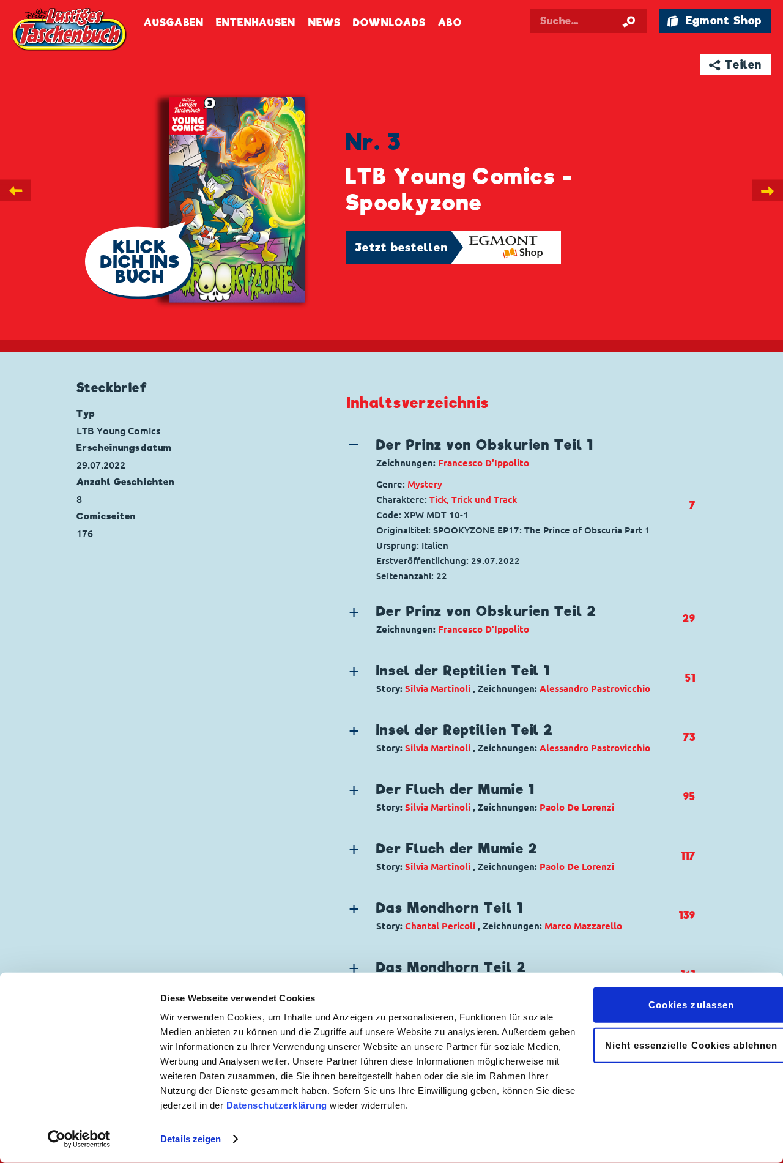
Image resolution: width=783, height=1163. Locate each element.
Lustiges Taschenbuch (70, 30)
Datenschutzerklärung (276, 1105)
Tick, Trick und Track (473, 499)
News (324, 23)
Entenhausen (255, 23)
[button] (512, 453)
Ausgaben (174, 23)
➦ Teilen (735, 64)
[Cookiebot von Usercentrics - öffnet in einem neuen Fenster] (79, 1139)
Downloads (389, 23)
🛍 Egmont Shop (714, 20)
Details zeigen (190, 1139)
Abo (449, 23)
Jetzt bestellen (401, 247)
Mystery (424, 484)
